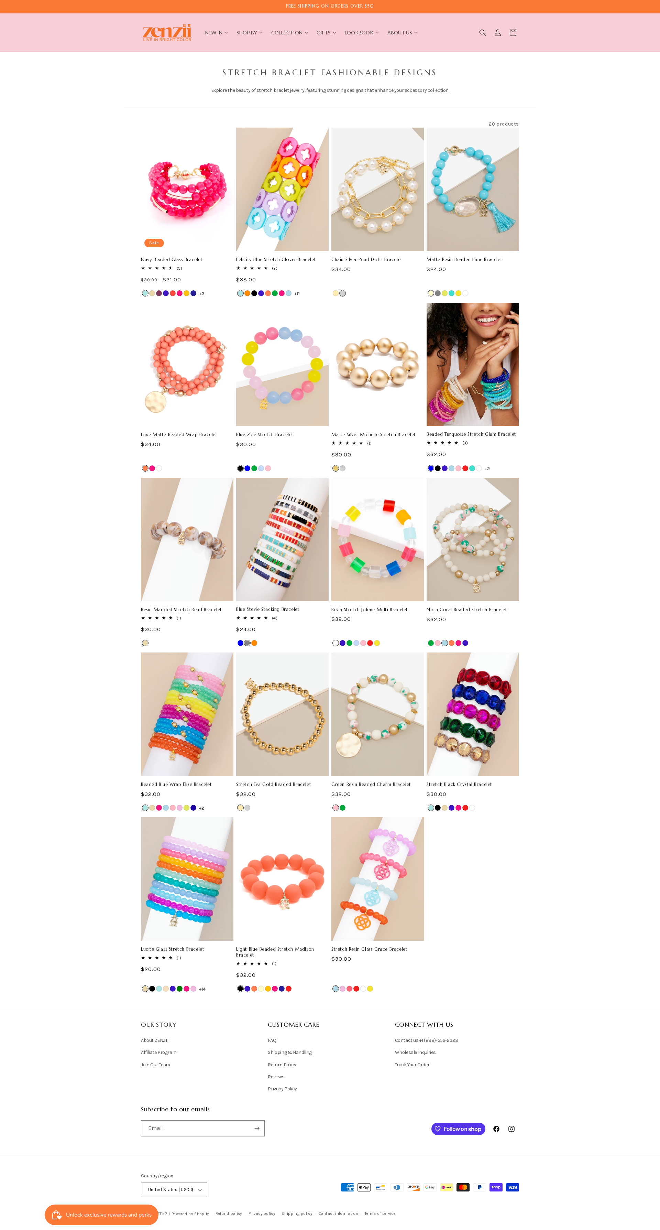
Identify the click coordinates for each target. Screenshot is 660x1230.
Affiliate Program (158, 1053)
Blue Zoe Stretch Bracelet (265, 435)
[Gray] (438, 293)
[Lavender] (180, 808)
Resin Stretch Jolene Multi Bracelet (369, 610)
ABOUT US (399, 32)
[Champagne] (166, 989)
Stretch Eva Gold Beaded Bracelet (273, 784)
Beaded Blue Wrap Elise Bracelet (176, 784)
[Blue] (247, 468)
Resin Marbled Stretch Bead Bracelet (181, 610)
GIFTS (324, 32)
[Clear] (336, 643)
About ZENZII (154, 1040)
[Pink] (268, 468)
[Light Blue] (289, 293)
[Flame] (173, 293)
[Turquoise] (451, 293)
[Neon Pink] (349, 989)
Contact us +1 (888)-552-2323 (426, 1040)
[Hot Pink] (180, 293)
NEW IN (213, 32)
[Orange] (247, 293)
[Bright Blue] (145, 293)
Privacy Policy (282, 1089)
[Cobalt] (166, 293)
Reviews (276, 1077)
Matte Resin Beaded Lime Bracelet (464, 259)
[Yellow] (458, 293)
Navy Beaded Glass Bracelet (172, 259)
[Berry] (159, 293)
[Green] (275, 293)
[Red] (465, 468)
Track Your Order (412, 1065)
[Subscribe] (256, 1128)
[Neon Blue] (193, 808)
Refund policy (229, 1213)
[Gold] (336, 293)
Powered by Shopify (190, 1214)
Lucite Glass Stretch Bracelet (172, 949)
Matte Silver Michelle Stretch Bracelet (373, 435)
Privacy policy (262, 1213)
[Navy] (193, 293)
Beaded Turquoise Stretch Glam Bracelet (471, 434)
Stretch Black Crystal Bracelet (459, 784)
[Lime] (445, 293)
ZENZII (163, 1214)
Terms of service (380, 1213)
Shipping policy (297, 1213)
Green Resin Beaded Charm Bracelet (371, 784)
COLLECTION (286, 32)
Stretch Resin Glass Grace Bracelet (369, 949)
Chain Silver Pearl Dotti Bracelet (367, 259)
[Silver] (342, 293)
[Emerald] (180, 989)
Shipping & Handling (289, 1053)
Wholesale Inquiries (415, 1053)
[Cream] (431, 293)
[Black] (254, 293)
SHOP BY (246, 32)
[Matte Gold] (336, 468)
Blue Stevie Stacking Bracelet (267, 609)
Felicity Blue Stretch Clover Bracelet (276, 259)
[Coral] (268, 293)
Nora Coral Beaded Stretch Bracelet (467, 610)
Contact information (338, 1213)
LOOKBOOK (359, 32)
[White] (465, 293)
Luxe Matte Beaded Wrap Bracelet (179, 435)
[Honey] (186, 293)
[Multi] (261, 468)
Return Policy (282, 1065)
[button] (482, 32)
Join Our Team (155, 1065)
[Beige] (152, 293)
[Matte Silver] (342, 468)
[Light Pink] (173, 808)
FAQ (272, 1040)
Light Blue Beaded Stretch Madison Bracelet (275, 952)
